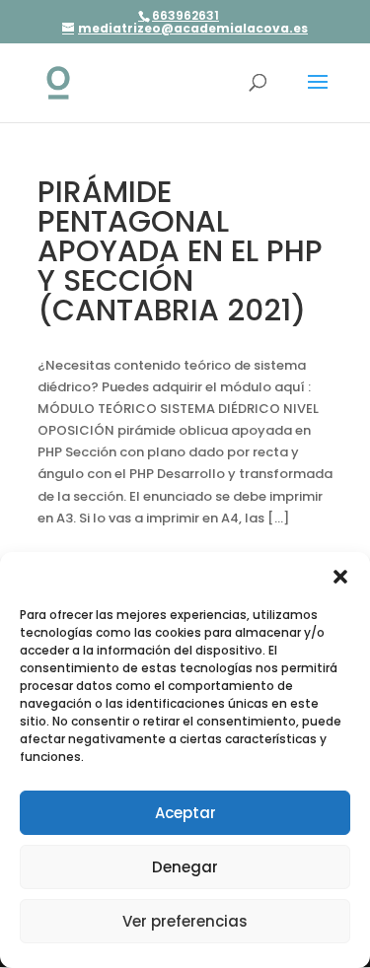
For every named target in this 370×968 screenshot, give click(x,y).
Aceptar (185, 812)
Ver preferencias (185, 921)
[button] (340, 577)
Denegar (185, 867)
